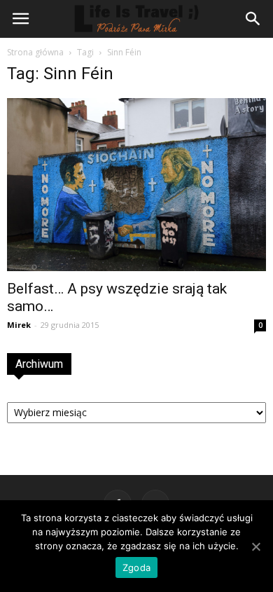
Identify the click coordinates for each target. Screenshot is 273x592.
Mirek (19, 324)
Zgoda (136, 567)
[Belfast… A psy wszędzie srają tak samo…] (136, 184)
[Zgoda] (255, 546)
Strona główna (35, 52)
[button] (253, 19)
